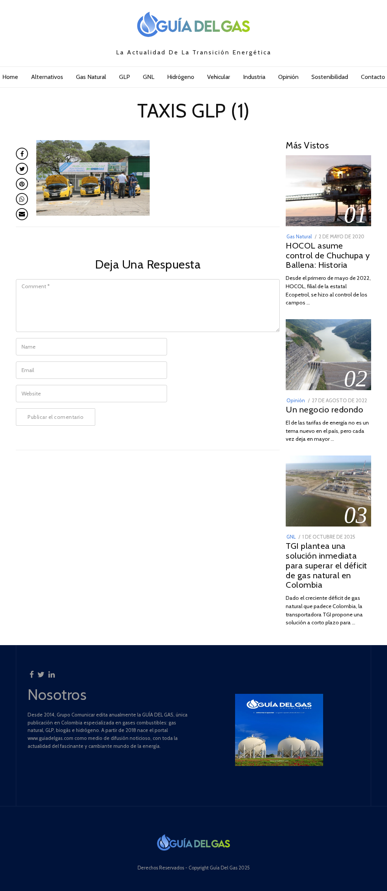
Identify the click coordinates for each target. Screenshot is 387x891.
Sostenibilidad (329, 76)
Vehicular (218, 76)
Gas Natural (91, 76)
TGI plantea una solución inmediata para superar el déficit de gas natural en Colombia (326, 565)
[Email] (22, 214)
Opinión (288, 76)
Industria (254, 76)
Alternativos (47, 76)
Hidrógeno (180, 76)
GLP (124, 76)
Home (10, 76)
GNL (148, 76)
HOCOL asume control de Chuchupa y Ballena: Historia (328, 255)
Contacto (373, 76)
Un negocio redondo (324, 409)
